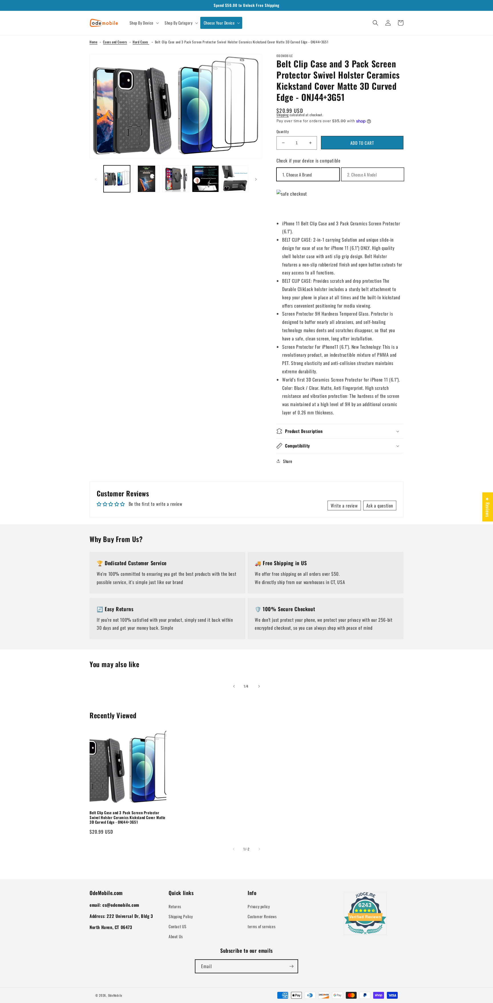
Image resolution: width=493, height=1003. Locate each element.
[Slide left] (96, 178)
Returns (175, 906)
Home (93, 41)
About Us (176, 936)
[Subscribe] (291, 966)
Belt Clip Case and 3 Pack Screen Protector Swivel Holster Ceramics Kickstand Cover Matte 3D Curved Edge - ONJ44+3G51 (127, 817)
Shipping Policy (181, 916)
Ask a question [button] (379, 505)
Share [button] (287, 461)
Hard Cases (141, 41)
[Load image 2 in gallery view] (146, 178)
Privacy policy (259, 906)
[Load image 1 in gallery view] (117, 178)
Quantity (282, 131)
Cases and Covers (115, 41)
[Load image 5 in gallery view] (235, 178)
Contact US (178, 926)
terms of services (261, 926)
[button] (143, 23)
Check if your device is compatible (308, 160)
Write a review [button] (344, 505)
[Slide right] (256, 178)
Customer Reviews (262, 916)
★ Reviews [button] (487, 507)
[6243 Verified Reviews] (365, 935)
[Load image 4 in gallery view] (205, 178)
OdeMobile (115, 995)
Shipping (282, 114)
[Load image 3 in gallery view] (176, 178)
